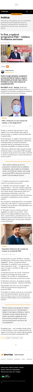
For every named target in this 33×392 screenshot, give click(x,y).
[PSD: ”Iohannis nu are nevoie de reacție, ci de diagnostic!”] (16, 106)
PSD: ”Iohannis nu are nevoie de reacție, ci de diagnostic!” (14, 122)
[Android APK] (5, 376)
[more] (30, 126)
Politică (4, 118)
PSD (21, 337)
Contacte (21, 367)
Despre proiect (4, 367)
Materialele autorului (9, 72)
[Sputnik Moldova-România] (5, 12)
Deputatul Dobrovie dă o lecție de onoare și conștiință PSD (15, 250)
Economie (17, 359)
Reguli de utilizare (13, 367)
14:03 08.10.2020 (5, 42)
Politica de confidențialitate (13, 369)
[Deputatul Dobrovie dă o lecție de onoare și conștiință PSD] (16, 234)
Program (8, 337)
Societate (10, 359)
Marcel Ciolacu (15, 337)
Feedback (18, 372)
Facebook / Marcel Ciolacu (10, 63)
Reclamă (3, 369)
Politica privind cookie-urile (8, 372)
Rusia (23, 359)
